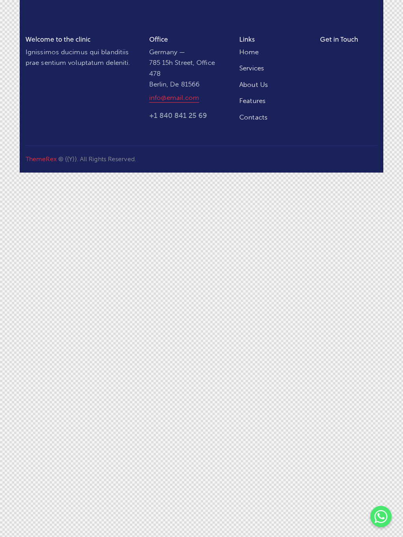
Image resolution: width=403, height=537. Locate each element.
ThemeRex (41, 159)
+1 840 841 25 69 (178, 115)
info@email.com (174, 97)
